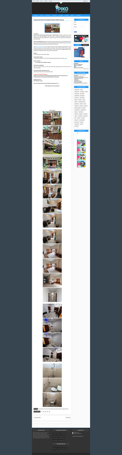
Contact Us (45, 1)
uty (57, 448)
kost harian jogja (55, 436)
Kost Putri (42, 15)
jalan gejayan (82, 95)
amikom (64, 446)
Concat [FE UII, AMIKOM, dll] (79, 76)
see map (64, 58)
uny (58, 446)
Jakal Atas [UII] (76, 80)
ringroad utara (77, 91)
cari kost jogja (55, 440)
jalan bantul (85, 105)
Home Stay (72, 15)
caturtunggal (82, 91)
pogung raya (64, 408)
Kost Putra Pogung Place (40, 46)
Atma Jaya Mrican (78, 65)
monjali (84, 99)
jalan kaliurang (40, 408)
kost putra (54, 434)
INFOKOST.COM (76, 432)
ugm (53, 446)
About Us (37, 1)
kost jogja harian (61, 436)
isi (67, 448)
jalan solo (76, 99)
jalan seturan (77, 97)
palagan (81, 103)
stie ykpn (54, 448)
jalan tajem (83, 107)
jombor (85, 103)
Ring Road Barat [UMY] (78, 82)
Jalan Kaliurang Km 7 (82, 101)
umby (61, 446)
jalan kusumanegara (78, 107)
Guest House (78, 15)
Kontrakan (67, 15)
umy (65, 448)
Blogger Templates (66, 453)
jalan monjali (82, 93)
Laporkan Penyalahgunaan (77, 436)
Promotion (50, 1)
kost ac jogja (63, 434)
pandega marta (52, 408)
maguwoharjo (77, 103)
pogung (57, 408)
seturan (86, 91)
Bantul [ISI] (76, 75)
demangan (81, 105)
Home (34, 1)
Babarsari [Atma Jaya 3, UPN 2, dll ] (80, 74)
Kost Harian (61, 15)
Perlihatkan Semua (85, 68)
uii (61, 448)
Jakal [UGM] (76, 79)
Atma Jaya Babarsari (79, 64)
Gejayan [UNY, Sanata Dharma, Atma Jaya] (81, 77)
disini (58, 83)
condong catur (77, 93)
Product (41, 1)
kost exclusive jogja (46, 408)
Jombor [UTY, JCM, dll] (78, 81)
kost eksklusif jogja (61, 438)
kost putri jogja (55, 438)
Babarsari (76, 101)
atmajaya (56, 450)
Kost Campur (54, 15)
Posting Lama (68, 417)
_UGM (43, 17)
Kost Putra (36, 15)
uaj (59, 448)
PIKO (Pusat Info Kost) (77, 433)
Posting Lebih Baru (37, 417)
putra (67, 408)
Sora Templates (59, 453)
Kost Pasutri (47, 15)
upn (56, 446)
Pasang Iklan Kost (37, 17)
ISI (75, 66)
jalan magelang (82, 97)
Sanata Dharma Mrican (79, 67)
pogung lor (60, 408)
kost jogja (58, 434)
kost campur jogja (61, 440)
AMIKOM (76, 63)
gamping (80, 99)
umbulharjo (76, 105)
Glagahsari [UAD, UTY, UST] (78, 78)
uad (53, 450)
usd (63, 448)
